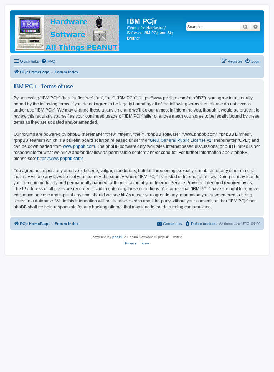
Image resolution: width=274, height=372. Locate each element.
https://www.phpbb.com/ (60, 158)
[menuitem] (48, 61)
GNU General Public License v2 (181, 140)
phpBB (118, 237)
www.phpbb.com (79, 146)
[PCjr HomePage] (69, 32)
